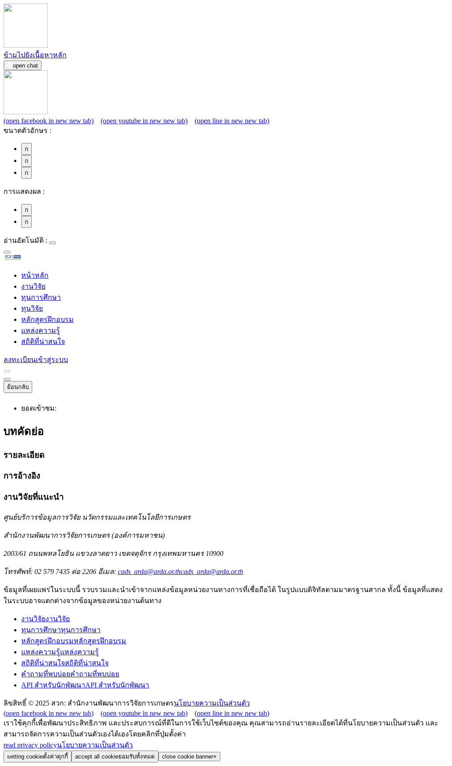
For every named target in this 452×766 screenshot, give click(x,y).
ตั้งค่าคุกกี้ (37, 756)
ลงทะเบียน (20, 359)
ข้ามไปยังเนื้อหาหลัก (35, 55)
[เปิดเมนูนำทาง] (7, 379)
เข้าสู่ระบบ (52, 359)
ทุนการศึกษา (41, 297)
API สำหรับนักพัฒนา (85, 685)
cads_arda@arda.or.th (180, 571)
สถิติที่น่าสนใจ (43, 341)
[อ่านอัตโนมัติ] (52, 242)
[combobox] (7, 252)
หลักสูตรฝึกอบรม (47, 319)
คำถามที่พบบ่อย (70, 674)
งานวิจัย (33, 286)
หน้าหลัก (35, 275)
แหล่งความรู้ (40, 330)
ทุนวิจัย (32, 308)
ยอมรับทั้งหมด (115, 756)
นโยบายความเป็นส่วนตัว (212, 703)
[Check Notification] (7, 371)
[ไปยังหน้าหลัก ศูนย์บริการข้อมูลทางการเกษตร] (27, 258)
